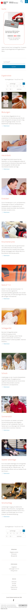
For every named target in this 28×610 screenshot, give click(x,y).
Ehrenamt (14, 554)
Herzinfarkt (6, 155)
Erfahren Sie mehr (4, 608)
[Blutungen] (14, 100)
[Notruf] (14, 273)
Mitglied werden (14, 552)
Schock (4, 373)
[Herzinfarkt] (14, 143)
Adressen (14, 581)
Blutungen (6, 112)
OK (22, 605)
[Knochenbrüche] (14, 229)
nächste (19, 89)
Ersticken (5, 198)
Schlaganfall (6, 328)
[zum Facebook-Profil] (13, 600)
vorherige (12, 84)
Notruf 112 (6, 285)
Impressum (14, 589)
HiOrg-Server (14, 570)
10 (10, 89)
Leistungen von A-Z (14, 569)
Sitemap (14, 585)
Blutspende (14, 556)
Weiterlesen (7, 126)
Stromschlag (7, 503)
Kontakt (14, 583)
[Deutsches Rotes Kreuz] (4, 3)
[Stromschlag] (14, 491)
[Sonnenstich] (14, 404)
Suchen (14, 67)
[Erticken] (14, 186)
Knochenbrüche (8, 242)
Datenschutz (14, 587)
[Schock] (14, 361)
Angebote (14, 567)
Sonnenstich (7, 416)
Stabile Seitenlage (9, 460)
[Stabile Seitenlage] (14, 447)
